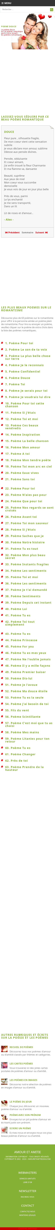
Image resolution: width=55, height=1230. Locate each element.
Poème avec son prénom (25, 1115)
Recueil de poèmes (21, 1047)
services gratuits (27, 1178)
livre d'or (27, 1182)
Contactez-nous (27, 1211)
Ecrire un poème (20, 1128)
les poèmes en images (23, 1080)
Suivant (40, 232)
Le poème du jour (21, 1101)
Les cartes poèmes (21, 1063)
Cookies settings (27, 1228)
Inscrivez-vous (27, 1197)
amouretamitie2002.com (39, 1159)
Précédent (14, 232)
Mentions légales (27, 1215)
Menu (7, 3)
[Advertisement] (27, 81)
